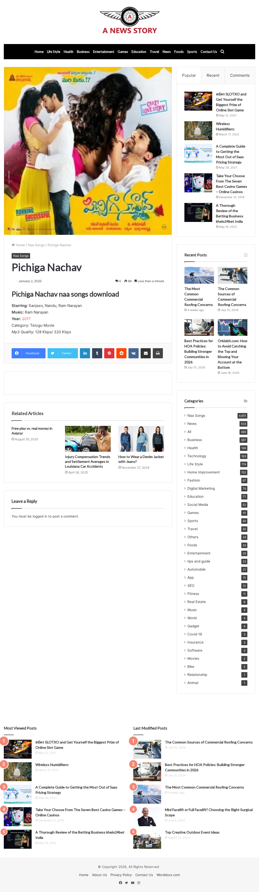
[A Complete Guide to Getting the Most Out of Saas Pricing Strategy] (198, 153)
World (192, 618)
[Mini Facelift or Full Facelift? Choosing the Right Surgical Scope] (147, 816)
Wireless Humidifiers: (52, 764)
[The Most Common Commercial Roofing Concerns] (199, 275)
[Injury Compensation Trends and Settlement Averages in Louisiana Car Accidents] (88, 439)
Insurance (195, 642)
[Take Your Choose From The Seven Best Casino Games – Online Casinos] (198, 182)
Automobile (196, 569)
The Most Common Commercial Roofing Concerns (204, 787)
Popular (189, 75)
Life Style (53, 52)
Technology (196, 456)
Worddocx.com (168, 875)
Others (192, 537)
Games (123, 52)
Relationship (197, 675)
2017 (26, 318)
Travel (154, 52)
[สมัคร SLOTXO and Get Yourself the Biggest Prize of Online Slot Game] (198, 101)
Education (139, 52)
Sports (192, 52)
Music (192, 610)
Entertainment (103, 52)
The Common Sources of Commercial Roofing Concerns (209, 742)
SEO (190, 586)
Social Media (197, 505)
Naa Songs (36, 245)
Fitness (193, 594)
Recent (213, 75)
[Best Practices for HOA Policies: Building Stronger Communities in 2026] (199, 327)
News (167, 52)
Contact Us (209, 52)
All (189, 432)
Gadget (193, 626)
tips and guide (198, 561)
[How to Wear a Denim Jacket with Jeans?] (141, 439)
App (190, 577)
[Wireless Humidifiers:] (198, 130)
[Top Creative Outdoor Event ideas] (147, 839)
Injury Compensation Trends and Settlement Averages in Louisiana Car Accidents (87, 461)
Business (83, 52)
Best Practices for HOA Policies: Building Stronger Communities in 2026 (198, 351)
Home (39, 52)
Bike (190, 667)
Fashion (193, 480)
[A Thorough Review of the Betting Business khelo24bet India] (198, 212)
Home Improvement (203, 472)
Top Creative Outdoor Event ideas (192, 832)
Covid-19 (194, 634)
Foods (179, 52)
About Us (99, 875)
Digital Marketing (201, 488)
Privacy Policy (121, 875)
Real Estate (196, 602)
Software (194, 650)
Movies (193, 658)
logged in (40, 516)
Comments (240, 75)
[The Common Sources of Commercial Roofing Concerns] (232, 275)
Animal (192, 683)
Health (68, 52)
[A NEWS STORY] (129, 22)
